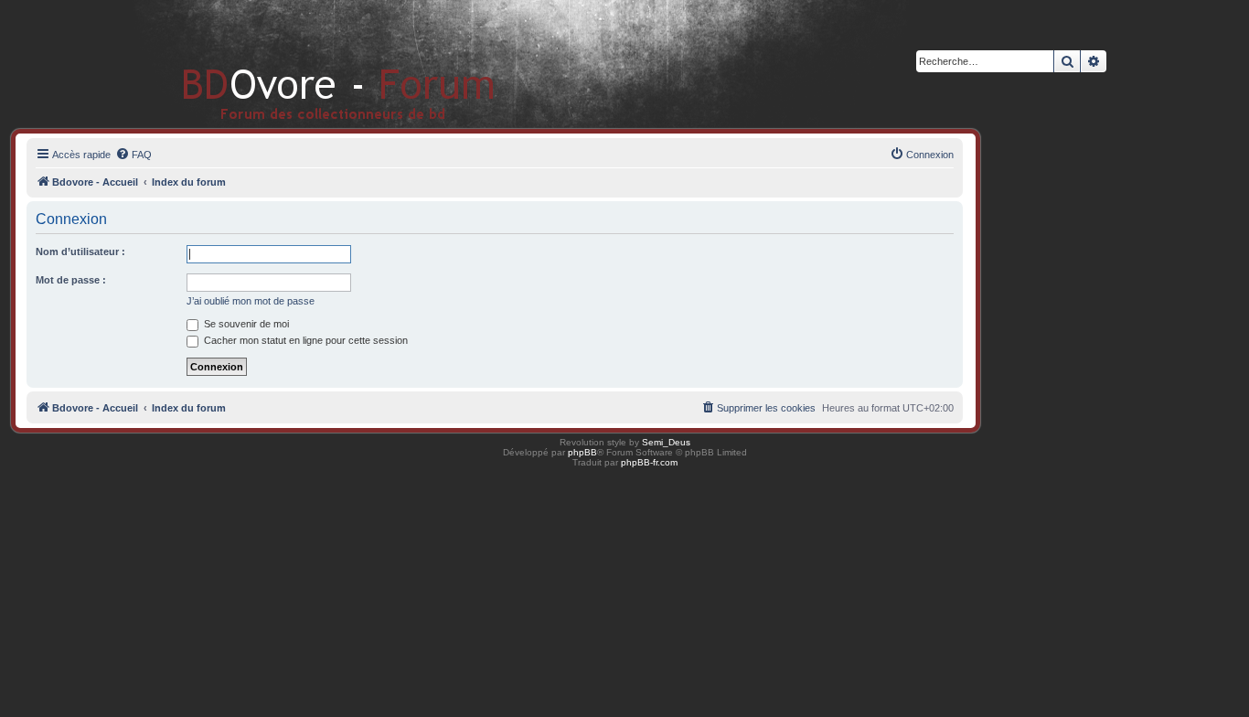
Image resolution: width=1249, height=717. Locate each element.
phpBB (582, 452)
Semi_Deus (666, 442)
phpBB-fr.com (649, 462)
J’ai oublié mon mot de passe (251, 300)
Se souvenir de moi (245, 323)
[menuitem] (133, 155)
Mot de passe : (71, 279)
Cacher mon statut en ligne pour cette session (304, 340)
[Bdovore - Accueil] (311, 63)
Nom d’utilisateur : (80, 251)
